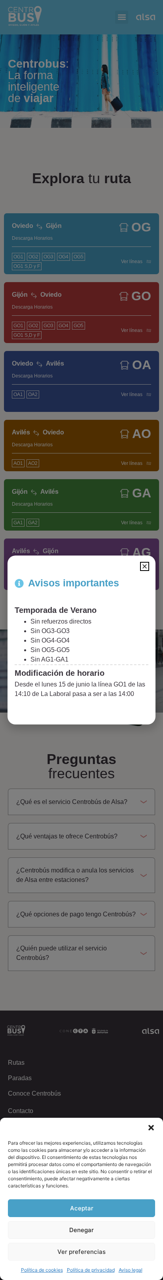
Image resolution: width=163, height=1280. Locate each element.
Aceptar (81, 1208)
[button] (151, 1128)
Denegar (81, 1230)
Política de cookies (42, 1270)
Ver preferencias (81, 1251)
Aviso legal (130, 1270)
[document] (81, 640)
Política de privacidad (91, 1270)
